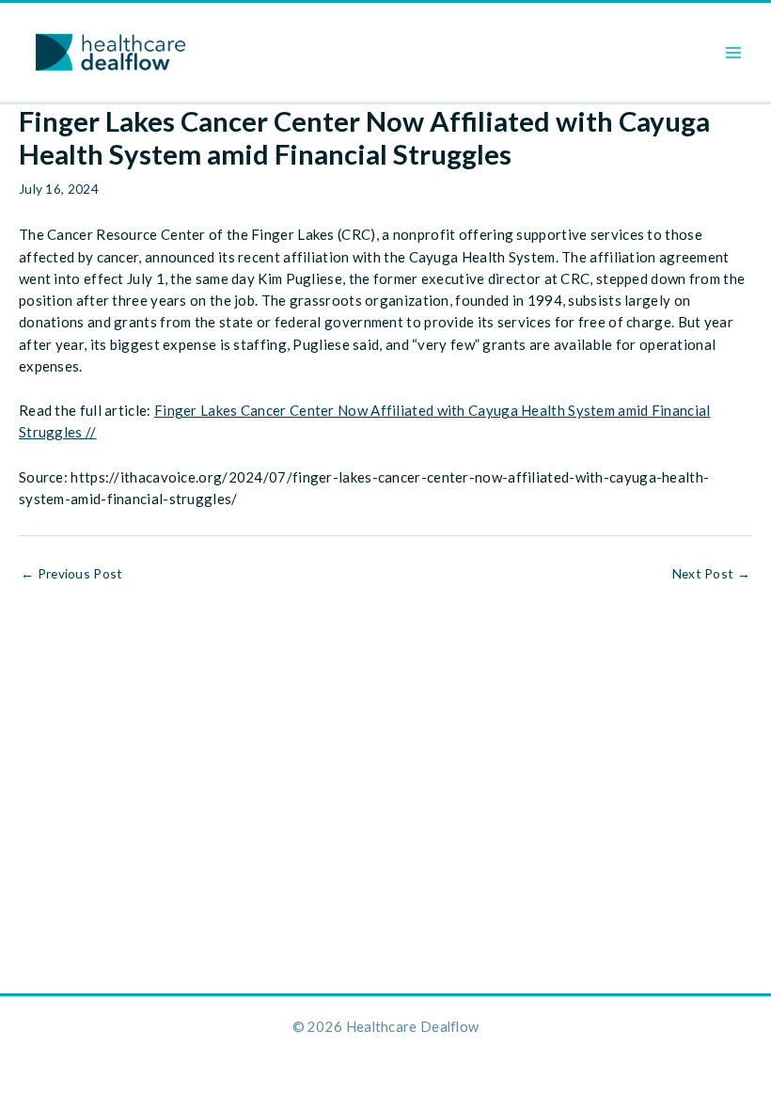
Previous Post (72, 573)
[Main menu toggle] (734, 52)
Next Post (711, 573)
